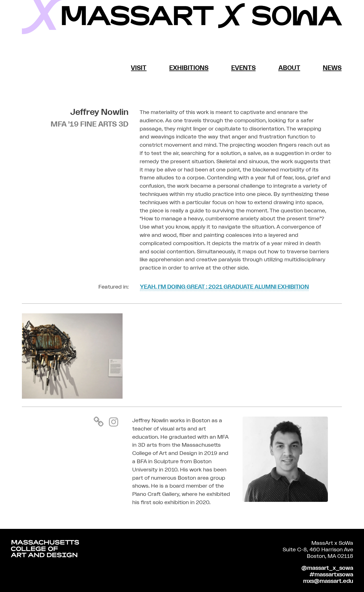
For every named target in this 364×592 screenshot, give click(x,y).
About (289, 68)
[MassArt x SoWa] (182, 17)
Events (243, 68)
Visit (138, 68)
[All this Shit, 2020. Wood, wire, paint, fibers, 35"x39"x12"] (72, 397)
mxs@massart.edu (328, 581)
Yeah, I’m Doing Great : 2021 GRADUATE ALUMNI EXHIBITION (224, 287)
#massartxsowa (331, 574)
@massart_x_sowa (327, 568)
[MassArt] (45, 550)
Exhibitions (188, 68)
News (332, 68)
